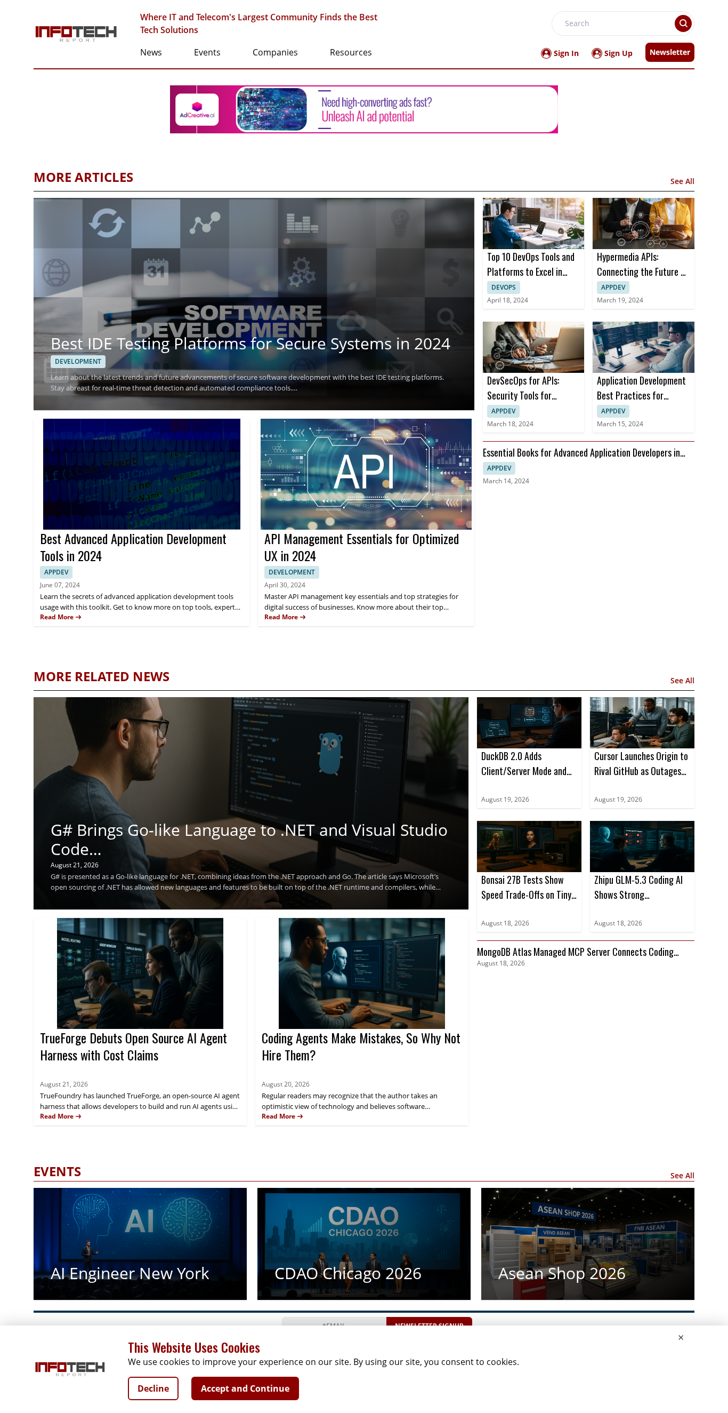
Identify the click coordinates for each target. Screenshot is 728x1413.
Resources (351, 52)
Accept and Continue (245, 1388)
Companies (275, 52)
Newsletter (670, 52)
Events (207, 52)
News (151, 52)
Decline (153, 1388)
